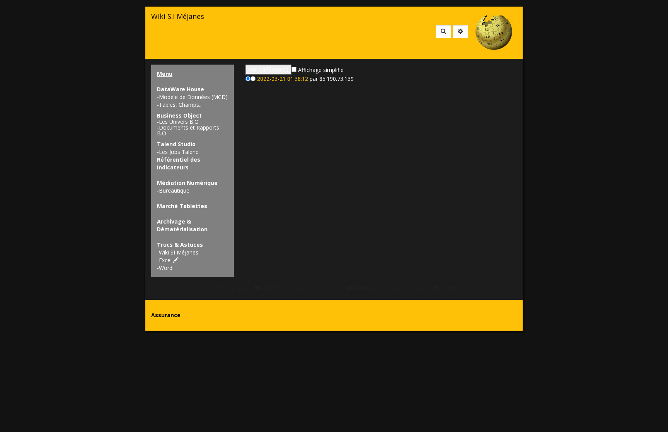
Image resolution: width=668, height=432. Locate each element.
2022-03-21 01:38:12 (282, 78)
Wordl (166, 267)
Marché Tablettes (182, 206)
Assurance (166, 315)
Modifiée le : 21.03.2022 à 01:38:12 (299, 288)
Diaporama (407, 288)
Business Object (179, 115)
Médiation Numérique (187, 182)
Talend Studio (176, 144)
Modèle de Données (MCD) (193, 97)
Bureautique (174, 190)
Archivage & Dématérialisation (182, 225)
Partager (449, 288)
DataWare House (180, 89)
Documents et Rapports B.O (188, 130)
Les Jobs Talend (179, 151)
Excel (166, 260)
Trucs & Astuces (180, 244)
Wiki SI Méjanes (178, 252)
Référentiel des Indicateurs (178, 163)
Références (366, 288)
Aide (215, 18)
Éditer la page (229, 288)
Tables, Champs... (181, 104)
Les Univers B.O (179, 121)
